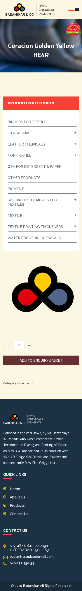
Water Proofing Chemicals (34, 238)
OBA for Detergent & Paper (34, 167)
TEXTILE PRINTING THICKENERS (35, 227)
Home (15, 489)
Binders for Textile (27, 122)
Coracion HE (25, 383)
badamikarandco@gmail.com (32, 557)
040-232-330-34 (22, 563)
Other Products (24, 178)
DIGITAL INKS (19, 133)
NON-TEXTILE (19, 155)
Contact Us (19, 514)
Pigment (16, 189)
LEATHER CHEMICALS (26, 144)
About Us (17, 497)
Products (17, 505)
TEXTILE (15, 216)
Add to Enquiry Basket (41, 360)
